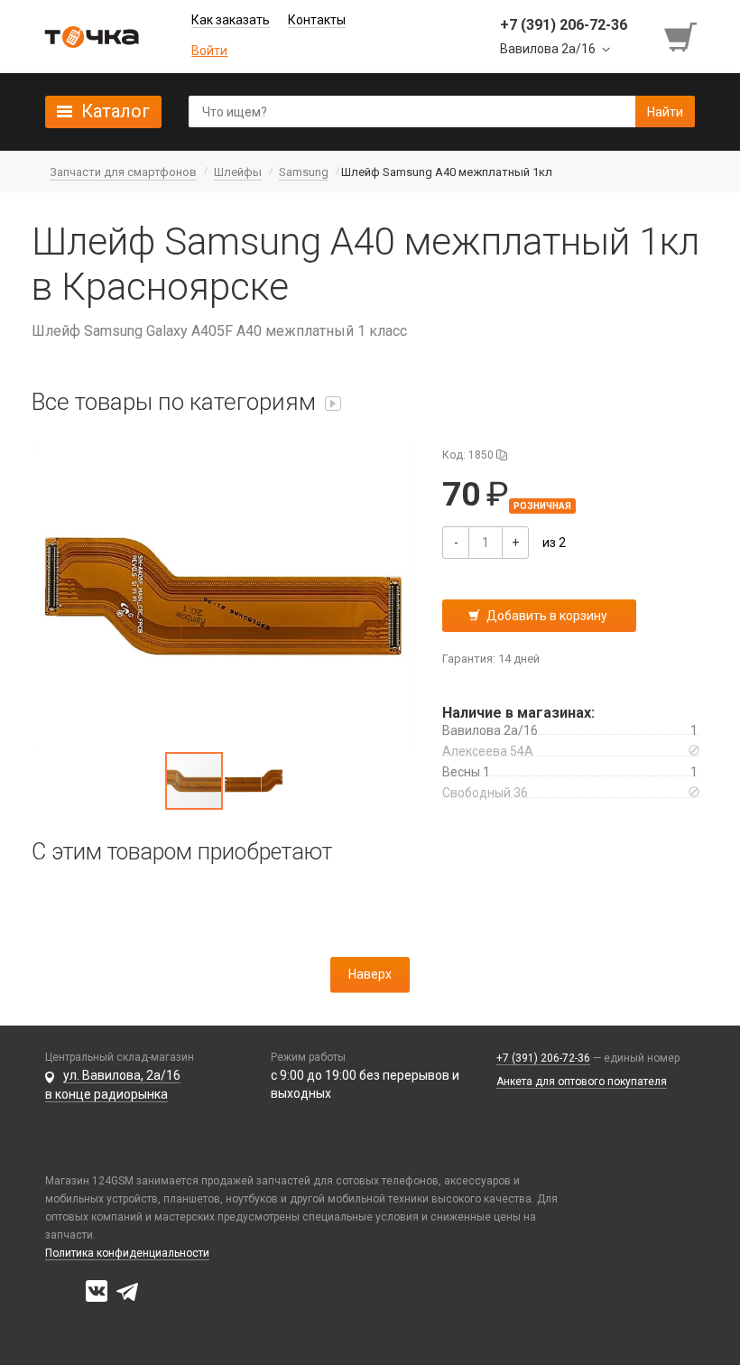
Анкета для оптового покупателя (581, 1081)
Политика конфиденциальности (127, 1253)
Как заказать (230, 20)
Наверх (370, 974)
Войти (209, 50)
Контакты (317, 20)
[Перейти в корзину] (682, 37)
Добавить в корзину (546, 615)
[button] (223, 596)
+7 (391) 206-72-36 (543, 1058)
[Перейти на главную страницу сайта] (91, 37)
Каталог (115, 111)
